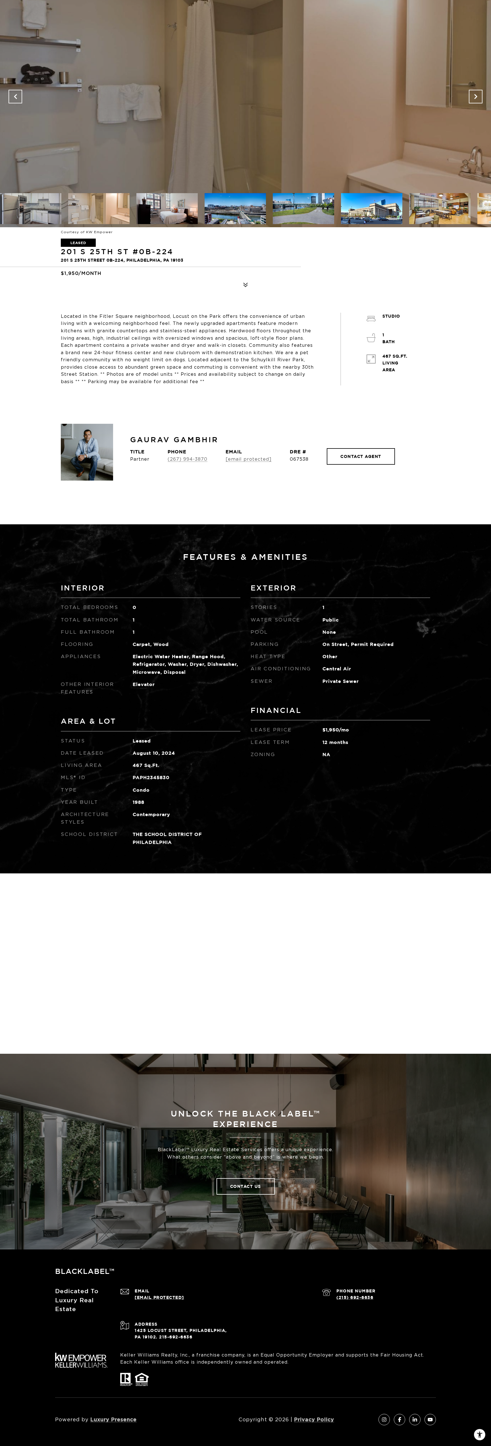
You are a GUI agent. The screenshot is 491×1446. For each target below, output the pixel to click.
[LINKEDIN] (415, 1419)
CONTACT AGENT (360, 456)
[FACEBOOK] (399, 1419)
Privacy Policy (314, 1419)
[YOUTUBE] (430, 1419)
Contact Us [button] (245, 1186)
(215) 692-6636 (354, 1297)
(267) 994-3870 (187, 459)
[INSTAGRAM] (384, 1419)
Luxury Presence (113, 1419)
